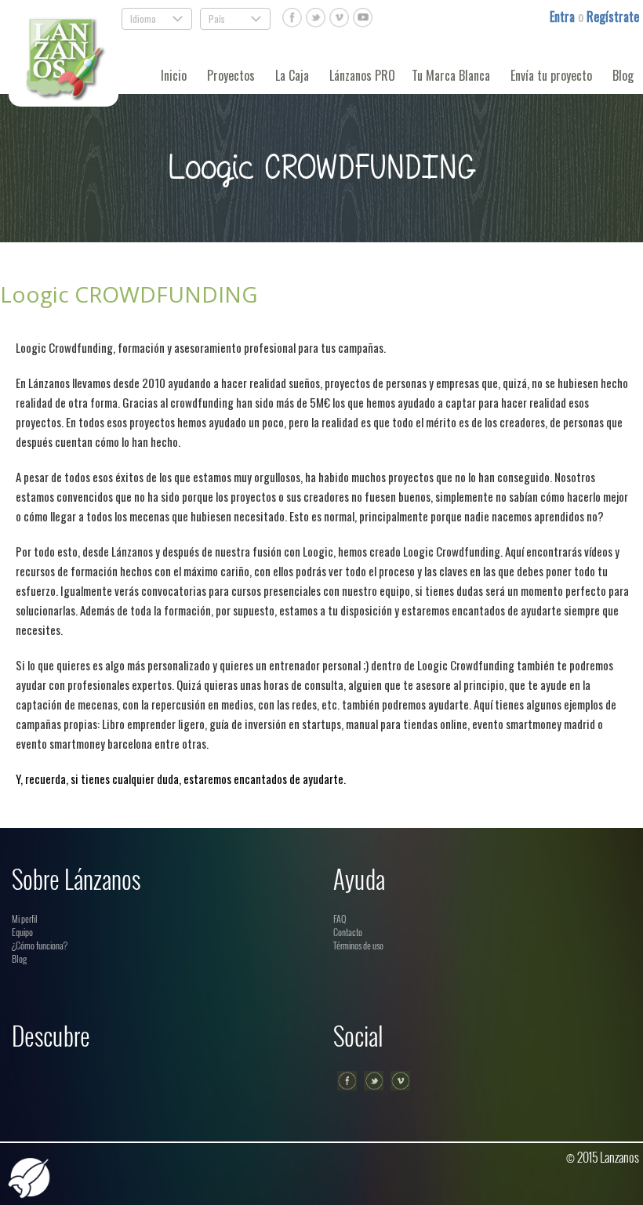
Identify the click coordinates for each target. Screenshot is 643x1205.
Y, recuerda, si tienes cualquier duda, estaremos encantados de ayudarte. (181, 778)
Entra (564, 16)
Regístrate (613, 16)
